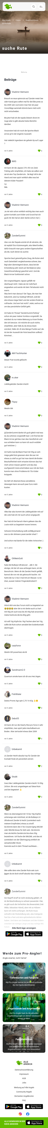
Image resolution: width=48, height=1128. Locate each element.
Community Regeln (24, 1092)
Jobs (24, 1083)
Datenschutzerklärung (24, 1070)
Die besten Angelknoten (24, 1096)
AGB (24, 1078)
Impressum (24, 1074)
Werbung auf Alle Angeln (24, 1087)
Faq (24, 1100)
